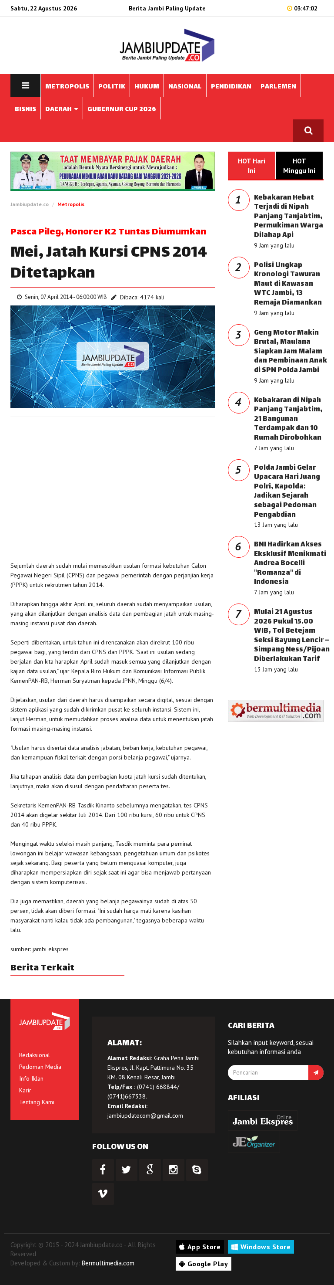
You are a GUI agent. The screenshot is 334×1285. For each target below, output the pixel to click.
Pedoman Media (40, 1067)
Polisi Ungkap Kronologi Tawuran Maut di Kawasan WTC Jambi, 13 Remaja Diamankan (288, 284)
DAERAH (59, 109)
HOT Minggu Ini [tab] (299, 165)
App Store (204, 1246)
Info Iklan (31, 1078)
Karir (25, 1090)
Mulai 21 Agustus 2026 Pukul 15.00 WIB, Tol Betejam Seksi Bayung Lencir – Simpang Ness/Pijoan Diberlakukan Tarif (292, 636)
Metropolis (70, 204)
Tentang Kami (36, 1102)
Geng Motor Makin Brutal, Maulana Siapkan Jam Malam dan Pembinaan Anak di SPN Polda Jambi (290, 352)
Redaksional (34, 1055)
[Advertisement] (112, 487)
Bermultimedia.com (108, 1263)
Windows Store (265, 1246)
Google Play (207, 1263)
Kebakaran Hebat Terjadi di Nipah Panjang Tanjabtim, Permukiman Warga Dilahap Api (288, 217)
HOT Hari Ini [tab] (251, 165)
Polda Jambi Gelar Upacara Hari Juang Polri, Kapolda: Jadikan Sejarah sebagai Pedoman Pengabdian (287, 492)
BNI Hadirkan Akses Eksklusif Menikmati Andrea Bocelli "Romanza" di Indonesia (290, 564)
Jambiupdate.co (29, 204)
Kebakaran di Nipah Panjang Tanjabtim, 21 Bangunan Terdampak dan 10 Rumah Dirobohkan (288, 419)
